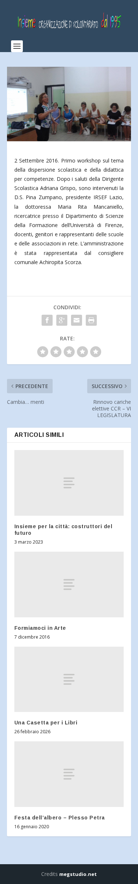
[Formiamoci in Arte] (69, 584)
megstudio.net (78, 874)
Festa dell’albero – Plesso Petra (59, 818)
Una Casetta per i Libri (46, 723)
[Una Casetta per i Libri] (69, 679)
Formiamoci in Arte (40, 628)
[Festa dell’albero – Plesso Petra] (69, 774)
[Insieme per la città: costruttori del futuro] (69, 482)
